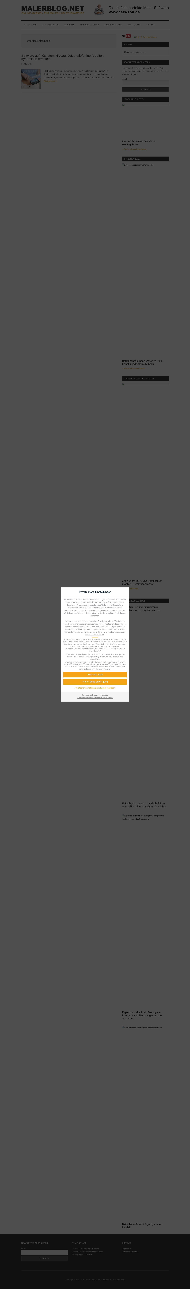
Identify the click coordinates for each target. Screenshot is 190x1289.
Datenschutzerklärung (94, 635)
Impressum (104, 695)
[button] (95, 674)
